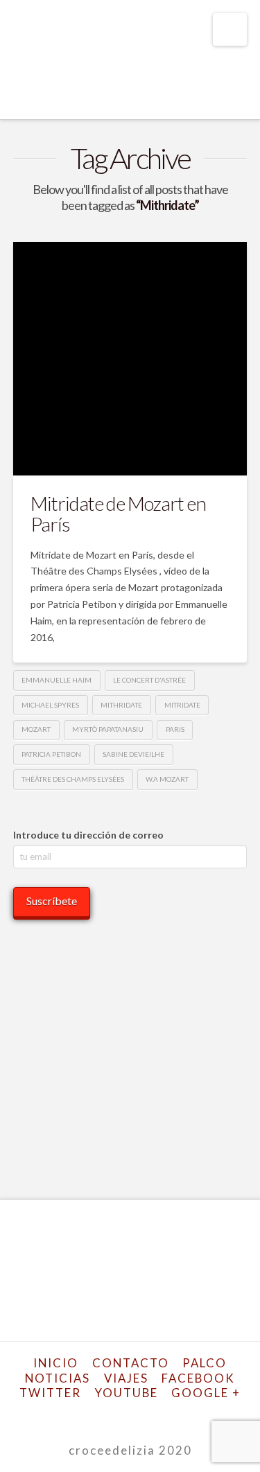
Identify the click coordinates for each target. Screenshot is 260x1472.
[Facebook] (70, 1415)
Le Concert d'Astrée (149, 680)
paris (175, 729)
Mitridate (182, 705)
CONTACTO (130, 1363)
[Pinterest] (172, 1415)
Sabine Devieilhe (133, 754)
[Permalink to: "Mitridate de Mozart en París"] (130, 359)
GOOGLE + (206, 1392)
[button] (230, 29)
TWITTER (50, 1392)
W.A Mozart (167, 779)
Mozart (36, 729)
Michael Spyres (50, 705)
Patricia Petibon (51, 754)
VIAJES (126, 1378)
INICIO (55, 1363)
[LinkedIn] (121, 1415)
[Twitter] (87, 1415)
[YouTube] (138, 1415)
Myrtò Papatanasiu (108, 729)
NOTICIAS (57, 1378)
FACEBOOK (198, 1378)
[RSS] (189, 1415)
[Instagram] (155, 1415)
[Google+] (104, 1415)
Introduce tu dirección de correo (88, 835)
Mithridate (121, 705)
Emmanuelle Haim (56, 680)
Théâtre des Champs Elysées (72, 779)
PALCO (204, 1363)
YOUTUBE (126, 1392)
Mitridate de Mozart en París (118, 513)
